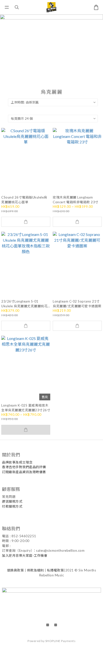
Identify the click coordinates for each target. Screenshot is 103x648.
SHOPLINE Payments (60, 641)
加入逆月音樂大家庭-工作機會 (24, 555)
